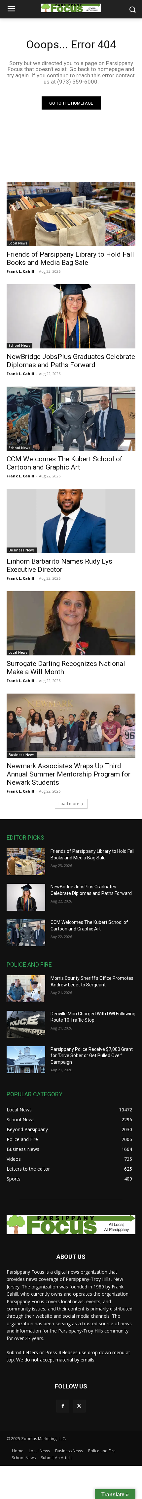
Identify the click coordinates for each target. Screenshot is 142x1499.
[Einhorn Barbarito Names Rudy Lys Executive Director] (71, 521)
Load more (68, 803)
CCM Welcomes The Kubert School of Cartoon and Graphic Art (65, 463)
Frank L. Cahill (20, 271)
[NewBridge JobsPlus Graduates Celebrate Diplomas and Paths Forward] (71, 316)
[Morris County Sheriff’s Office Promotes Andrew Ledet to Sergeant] (26, 988)
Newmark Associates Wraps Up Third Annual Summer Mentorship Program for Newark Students (68, 774)
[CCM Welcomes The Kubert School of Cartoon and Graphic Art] (71, 419)
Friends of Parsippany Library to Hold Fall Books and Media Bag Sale (70, 258)
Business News (22, 550)
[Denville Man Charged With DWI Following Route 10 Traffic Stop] (26, 1024)
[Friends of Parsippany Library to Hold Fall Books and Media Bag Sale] (71, 214)
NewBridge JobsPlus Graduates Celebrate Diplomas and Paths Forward (71, 361)
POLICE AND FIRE (29, 964)
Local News (18, 243)
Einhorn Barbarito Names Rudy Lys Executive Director (59, 565)
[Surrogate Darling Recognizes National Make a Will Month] (71, 623)
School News (19, 345)
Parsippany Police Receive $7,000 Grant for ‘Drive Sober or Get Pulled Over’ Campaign (92, 1056)
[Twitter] (79, 1406)
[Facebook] (62, 1406)
